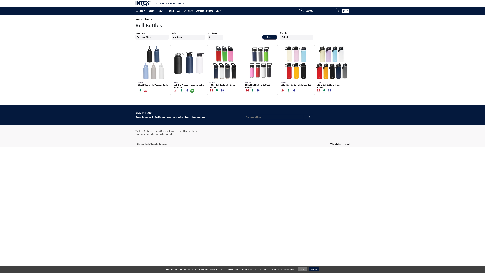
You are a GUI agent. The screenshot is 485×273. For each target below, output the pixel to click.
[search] (302, 10)
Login (345, 11)
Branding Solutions (204, 11)
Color (174, 33)
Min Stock (212, 33)
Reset (269, 37)
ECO (178, 11)
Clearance (188, 11)
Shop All (142, 11)
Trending (170, 11)
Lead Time (140, 33)
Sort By (283, 33)
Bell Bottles (147, 19)
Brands (152, 11)
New (161, 11)
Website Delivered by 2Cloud (340, 144)
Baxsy (218, 11)
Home (137, 19)
